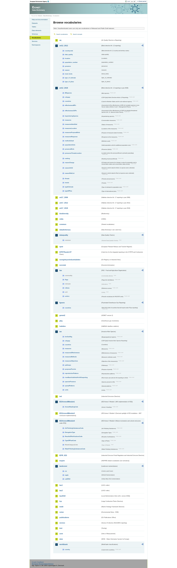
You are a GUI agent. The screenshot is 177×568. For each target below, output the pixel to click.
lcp (60, 501)
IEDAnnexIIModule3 (67, 413)
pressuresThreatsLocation (73, 153)
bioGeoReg (68, 336)
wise (61, 539)
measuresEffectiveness (72, 352)
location (67, 58)
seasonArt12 (69, 168)
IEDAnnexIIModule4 (67, 421)
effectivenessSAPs (71, 110)
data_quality (69, 54)
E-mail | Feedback (38, 562)
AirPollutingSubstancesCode (74, 428)
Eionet (40, 15)
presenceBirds (69, 149)
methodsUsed (69, 141)
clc (66, 471)
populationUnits (70, 145)
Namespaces (36, 45)
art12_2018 (63, 88)
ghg (60, 321)
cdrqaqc (67, 97)
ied (60, 396)
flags (66, 279)
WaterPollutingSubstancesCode (75, 449)
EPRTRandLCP (65, 252)
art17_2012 (63, 203)
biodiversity (64, 213)
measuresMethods (71, 357)
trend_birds (68, 74)
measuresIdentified (71, 124)
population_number (71, 62)
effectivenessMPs (70, 105)
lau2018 (62, 496)
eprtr (61, 247)
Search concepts (77, 34)
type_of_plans (69, 81)
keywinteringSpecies (71, 116)
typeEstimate (69, 187)
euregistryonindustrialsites (69, 260)
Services (34, 41)
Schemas (35, 34)
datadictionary (65, 230)
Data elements (36, 30)
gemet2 (62, 315)
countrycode (69, 51)
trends (67, 182)
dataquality (63, 235)
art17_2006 (63, 197)
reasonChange (69, 162)
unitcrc (67, 296)
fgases (62, 303)
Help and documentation (40, 19)
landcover (63, 466)
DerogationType (70, 432)
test (60, 528)
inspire (62, 461)
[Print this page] (132, 1)
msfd (61, 507)
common (62, 224)
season (67, 70)
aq (60, 40)
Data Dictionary (47, 15)
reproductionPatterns (71, 373)
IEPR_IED (63, 455)
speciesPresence (70, 381)
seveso (62, 523)
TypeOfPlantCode (70, 440)
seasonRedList (69, 173)
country (67, 549)
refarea (67, 288)
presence (68, 66)
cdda (61, 219)
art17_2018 (63, 208)
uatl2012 (67, 479)
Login (128, 1)
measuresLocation (71, 128)
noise (61, 512)
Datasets (35, 23)
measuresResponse (71, 136)
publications (64, 517)
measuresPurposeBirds (72, 132)
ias (60, 331)
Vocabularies (36, 38)
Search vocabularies (62, 34)
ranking (67, 158)
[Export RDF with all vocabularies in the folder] (142, 46)
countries (68, 101)
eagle (66, 475)
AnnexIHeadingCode (71, 407)
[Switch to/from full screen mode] (135, 1)
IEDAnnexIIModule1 (67, 402)
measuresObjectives (71, 361)
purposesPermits (70, 369)
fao (60, 270)
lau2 (61, 490)
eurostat (62, 265)
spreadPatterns (70, 386)
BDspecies (68, 93)
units (66, 390)
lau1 (61, 485)
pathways (68, 365)
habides (62, 326)
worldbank (63, 544)
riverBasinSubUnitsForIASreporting (76, 377)
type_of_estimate (70, 78)
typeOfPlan (68, 191)
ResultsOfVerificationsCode (73, 436)
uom (61, 534)
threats (67, 178)
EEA (40, 1)
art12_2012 (63, 45)
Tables (34, 27)
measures (68, 120)
